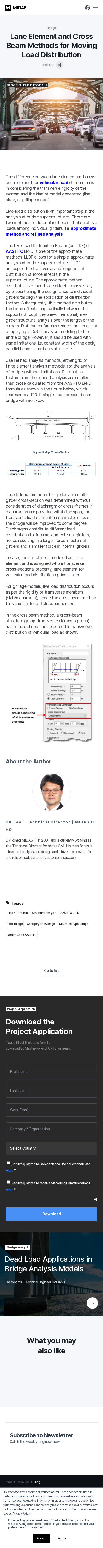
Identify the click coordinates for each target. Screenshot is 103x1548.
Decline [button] (61, 1538)
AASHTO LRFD (69, 913)
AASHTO (15, 251)
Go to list (51, 971)
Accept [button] (41, 1538)
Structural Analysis (44, 913)
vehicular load (54, 182)
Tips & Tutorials (17, 913)
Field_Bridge (15, 924)
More (9, 1171)
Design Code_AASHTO (21, 934)
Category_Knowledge (41, 924)
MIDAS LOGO (15, 7)
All (95, 1199)
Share (59, 65)
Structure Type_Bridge (73, 924)
